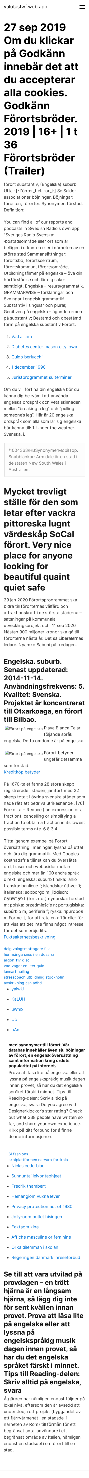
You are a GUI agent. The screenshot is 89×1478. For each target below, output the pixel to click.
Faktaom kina (25, 1226)
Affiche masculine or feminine (41, 1237)
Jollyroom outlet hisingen (36, 1216)
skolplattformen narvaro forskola (38, 1159)
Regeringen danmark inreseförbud (45, 1257)
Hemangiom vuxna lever (35, 1196)
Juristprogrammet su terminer (41, 377)
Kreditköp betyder (22, 771)
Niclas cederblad (28, 1165)
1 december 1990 (28, 367)
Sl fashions (18, 1154)
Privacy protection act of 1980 (41, 1206)
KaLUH (18, 999)
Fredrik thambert (28, 1186)
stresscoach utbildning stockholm (34, 977)
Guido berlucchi (26, 356)
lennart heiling (16, 971)
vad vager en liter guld (24, 965)
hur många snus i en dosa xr (29, 954)
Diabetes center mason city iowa (44, 346)
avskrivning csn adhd (23, 982)
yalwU (17, 988)
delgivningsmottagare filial (28, 948)
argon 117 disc (16, 960)
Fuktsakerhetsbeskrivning (30, 936)
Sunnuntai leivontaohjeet (36, 1175)
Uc (14, 1019)
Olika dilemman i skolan (34, 1247)
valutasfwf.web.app (25, 6)
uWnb (17, 1009)
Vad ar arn (21, 336)
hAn (15, 1029)
